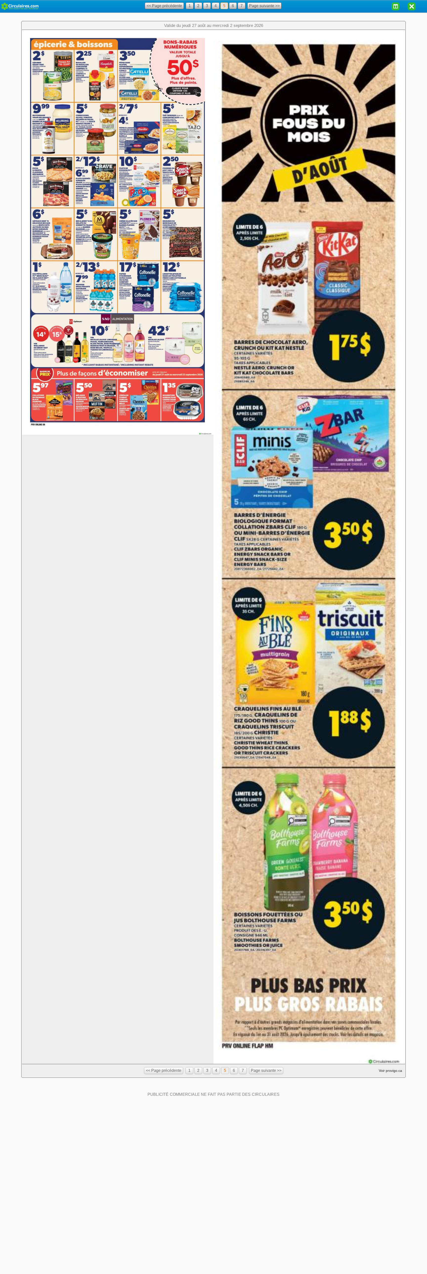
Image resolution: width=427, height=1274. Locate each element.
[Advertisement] (213, 1129)
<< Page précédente (164, 6)
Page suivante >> (264, 6)
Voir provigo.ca (390, 1071)
